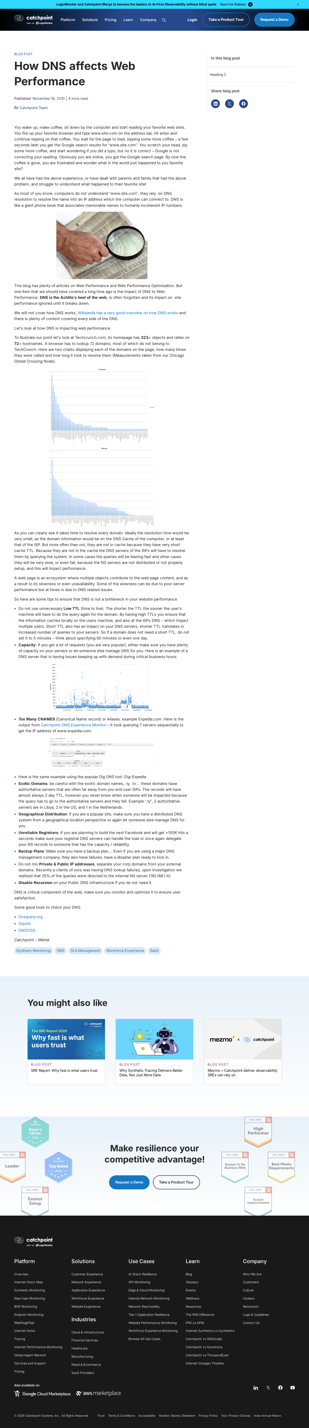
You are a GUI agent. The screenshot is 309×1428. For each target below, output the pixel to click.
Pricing (110, 20)
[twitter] (268, 1387)
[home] (33, 20)
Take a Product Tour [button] (176, 1182)
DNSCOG (27, 930)
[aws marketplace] (98, 1393)
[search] (172, 20)
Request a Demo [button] (129, 1182)
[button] (298, 4)
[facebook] (280, 1387)
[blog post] (66, 1052)
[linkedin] (256, 1387)
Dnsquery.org (31, 916)
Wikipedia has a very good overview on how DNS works (128, 312)
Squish (25, 923)
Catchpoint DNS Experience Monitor (73, 724)
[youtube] (292, 1387)
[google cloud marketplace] (42, 1393)
